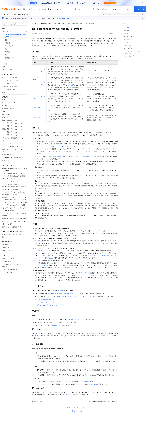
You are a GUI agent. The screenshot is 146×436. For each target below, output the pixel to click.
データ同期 (38, 241)
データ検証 (37, 118)
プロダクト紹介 (66, 23)
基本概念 (55, 325)
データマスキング (42, 265)
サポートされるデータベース (53, 146)
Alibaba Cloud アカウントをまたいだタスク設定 (84, 156)
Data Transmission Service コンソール (71, 296)
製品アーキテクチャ (75, 320)
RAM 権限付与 (57, 156)
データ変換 (37, 108)
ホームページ (35, 23)
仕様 (68, 322)
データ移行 (38, 231)
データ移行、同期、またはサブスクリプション (66, 293)
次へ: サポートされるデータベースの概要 (102, 402)
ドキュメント (6, 14)
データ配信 (71, 85)
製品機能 (61, 291)
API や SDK (93, 296)
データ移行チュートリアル (45, 302)
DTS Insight (36, 333)
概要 (59, 23)
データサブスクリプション (43, 251)
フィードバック (78, 411)
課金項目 (67, 395)
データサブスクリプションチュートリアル (50, 305)
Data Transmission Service (21, 14)
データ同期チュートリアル (45, 299)
